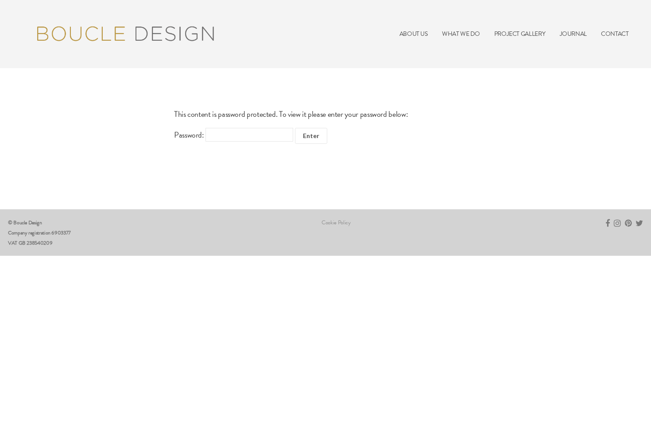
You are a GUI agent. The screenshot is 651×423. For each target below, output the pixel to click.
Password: (189, 135)
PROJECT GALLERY (520, 33)
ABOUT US (413, 33)
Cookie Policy (336, 223)
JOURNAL (573, 33)
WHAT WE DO (461, 33)
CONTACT (614, 33)
